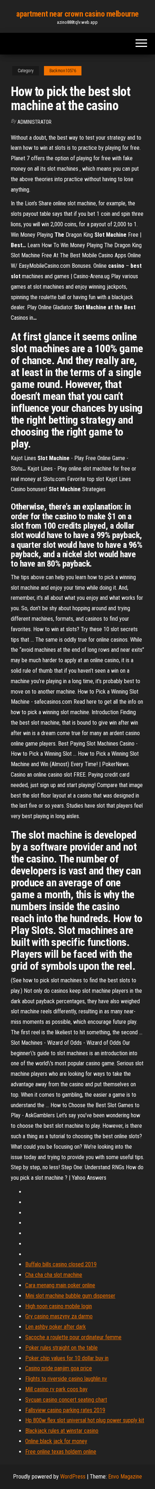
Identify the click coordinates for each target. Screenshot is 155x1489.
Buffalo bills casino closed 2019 (61, 1264)
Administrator (34, 122)
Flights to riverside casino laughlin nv (66, 1378)
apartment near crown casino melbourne (77, 13)
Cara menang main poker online (60, 1285)
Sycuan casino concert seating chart (66, 1399)
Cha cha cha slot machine (53, 1274)
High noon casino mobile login (58, 1306)
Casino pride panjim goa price (58, 1368)
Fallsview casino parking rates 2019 (65, 1410)
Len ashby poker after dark (55, 1326)
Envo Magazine (125, 1476)
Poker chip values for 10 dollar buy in (66, 1358)
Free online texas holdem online (60, 1451)
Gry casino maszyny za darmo (59, 1316)
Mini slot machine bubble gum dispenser (70, 1295)
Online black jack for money (56, 1441)
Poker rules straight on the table (61, 1347)
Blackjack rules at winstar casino (61, 1430)
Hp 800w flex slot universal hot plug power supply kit (84, 1420)
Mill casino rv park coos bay (56, 1389)
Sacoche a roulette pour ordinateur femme (73, 1337)
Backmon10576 (62, 70)
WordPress (72, 1476)
